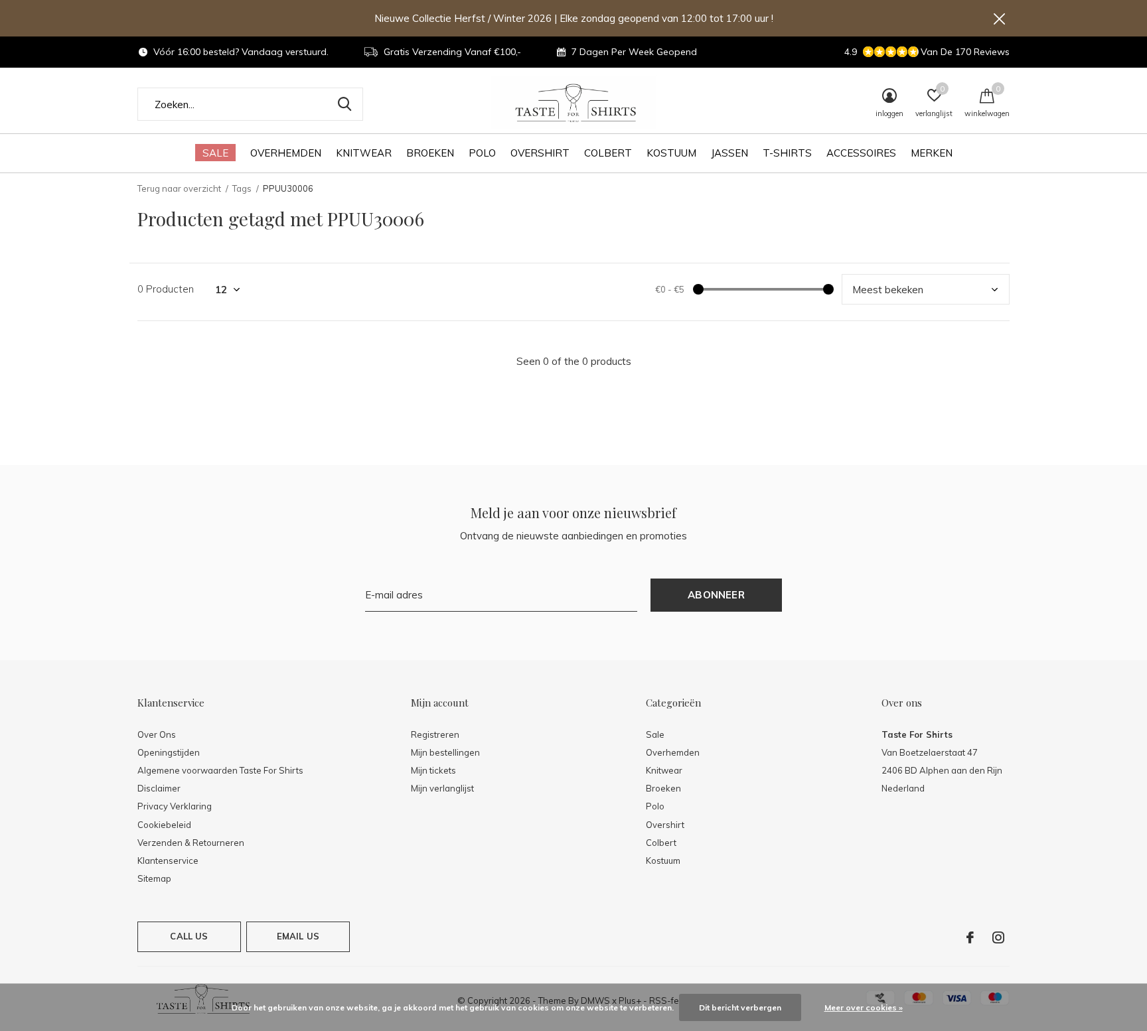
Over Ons (156, 734)
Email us (298, 936)
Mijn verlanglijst (442, 788)
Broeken (430, 153)
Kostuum (671, 153)
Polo (482, 153)
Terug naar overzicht (179, 188)
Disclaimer (159, 788)
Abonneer (716, 594)
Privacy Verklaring (174, 806)
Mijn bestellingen (445, 752)
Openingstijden (168, 752)
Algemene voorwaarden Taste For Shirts (220, 770)
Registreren (435, 734)
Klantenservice (167, 860)
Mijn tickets (433, 770)
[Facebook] (970, 937)
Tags (242, 188)
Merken (932, 153)
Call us (189, 936)
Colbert (608, 153)
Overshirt (540, 153)
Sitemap (154, 878)
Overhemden (285, 153)
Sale (215, 153)
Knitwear (364, 153)
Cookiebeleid (164, 824)
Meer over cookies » (863, 1007)
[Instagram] (998, 937)
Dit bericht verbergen (740, 1007)
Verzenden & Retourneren (190, 842)
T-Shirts (787, 153)
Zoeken (344, 104)
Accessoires (861, 153)
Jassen (729, 153)
